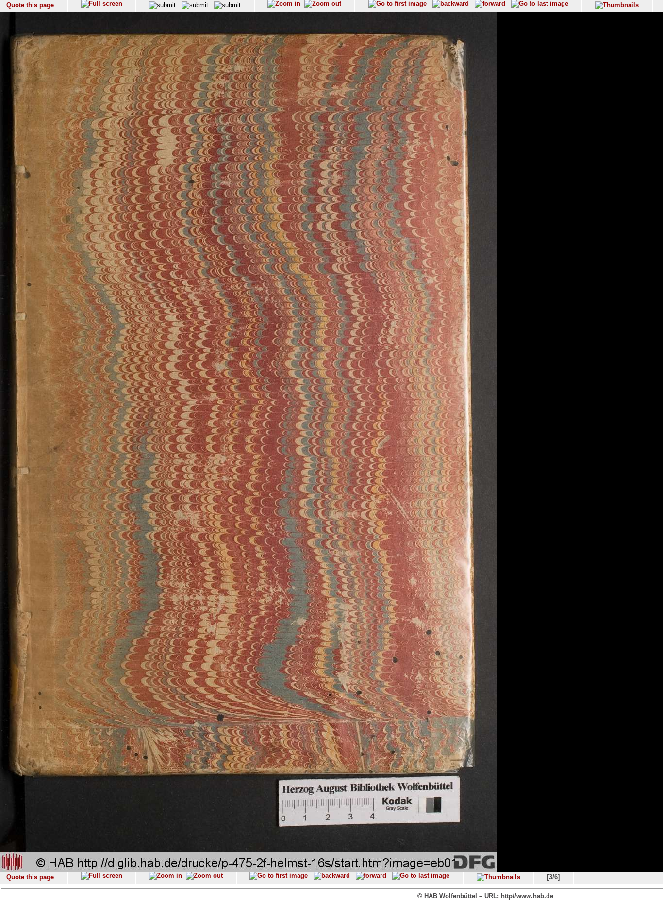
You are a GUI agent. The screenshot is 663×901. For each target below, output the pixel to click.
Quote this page (30, 5)
